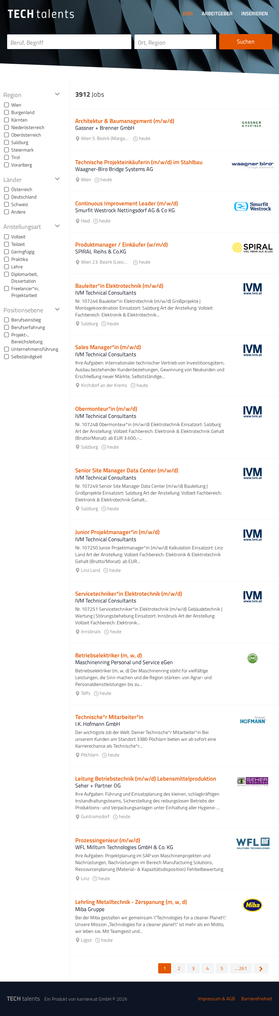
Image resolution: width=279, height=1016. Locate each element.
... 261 (241, 968)
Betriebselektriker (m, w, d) (108, 655)
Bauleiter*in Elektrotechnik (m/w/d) (119, 285)
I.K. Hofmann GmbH (97, 724)
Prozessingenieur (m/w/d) (107, 840)
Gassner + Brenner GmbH (104, 128)
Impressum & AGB (216, 998)
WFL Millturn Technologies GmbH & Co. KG (124, 847)
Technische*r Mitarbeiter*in (109, 717)
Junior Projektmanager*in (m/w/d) (117, 532)
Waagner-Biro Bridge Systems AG (114, 169)
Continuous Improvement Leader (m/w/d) (126, 203)
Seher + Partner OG (98, 785)
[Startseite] (41, 13)
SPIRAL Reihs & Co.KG (100, 251)
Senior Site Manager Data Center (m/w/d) (126, 470)
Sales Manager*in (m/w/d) (108, 347)
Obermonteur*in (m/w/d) (106, 408)
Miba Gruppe (89, 909)
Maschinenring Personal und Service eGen (124, 662)
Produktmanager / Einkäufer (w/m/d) (121, 244)
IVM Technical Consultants (105, 292)
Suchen (246, 41)
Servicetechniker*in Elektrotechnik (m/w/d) (128, 593)
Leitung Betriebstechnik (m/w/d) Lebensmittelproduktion (145, 778)
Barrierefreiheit (256, 998)
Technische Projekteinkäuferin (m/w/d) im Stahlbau (138, 162)
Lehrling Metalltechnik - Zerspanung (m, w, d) (131, 901)
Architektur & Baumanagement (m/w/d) (124, 120)
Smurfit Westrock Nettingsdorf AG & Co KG (125, 210)
